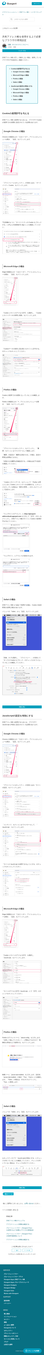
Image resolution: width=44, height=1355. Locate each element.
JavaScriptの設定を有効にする (21, 86)
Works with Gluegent (11, 1293)
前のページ (9, 1194)
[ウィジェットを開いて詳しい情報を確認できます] (32, 1350)
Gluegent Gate (9, 1290)
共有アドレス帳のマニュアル (15, 1220)
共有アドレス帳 (24, 12)
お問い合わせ (29, 1203)
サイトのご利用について (12, 1339)
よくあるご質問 (9, 1325)
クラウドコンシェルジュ (9, 12)
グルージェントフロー (11, 1274)
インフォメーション (10, 1316)
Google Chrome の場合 (21, 72)
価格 (5, 1322)
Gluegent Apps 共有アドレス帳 (14, 1279)
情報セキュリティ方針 (11, 1336)
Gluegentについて (10, 1327)
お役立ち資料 (8, 1344)
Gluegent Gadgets (10, 1285)
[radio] (16, 1250)
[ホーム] (9, 3)
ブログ (6, 1342)
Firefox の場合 (18, 79)
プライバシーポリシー (11, 1333)
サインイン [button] (37, 3)
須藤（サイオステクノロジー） (18, 44)
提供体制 (7, 1300)
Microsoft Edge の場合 (21, 75)
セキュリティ (8, 1330)
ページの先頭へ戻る (9, 1210)
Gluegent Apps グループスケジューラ (16, 1282)
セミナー (7, 1319)
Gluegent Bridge (9, 1288)
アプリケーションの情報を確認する (17, 1224)
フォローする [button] (22, 50)
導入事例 (7, 1314)
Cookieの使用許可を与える (20, 69)
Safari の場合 (17, 82)
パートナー (7, 1303)
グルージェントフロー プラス (13, 1276)
